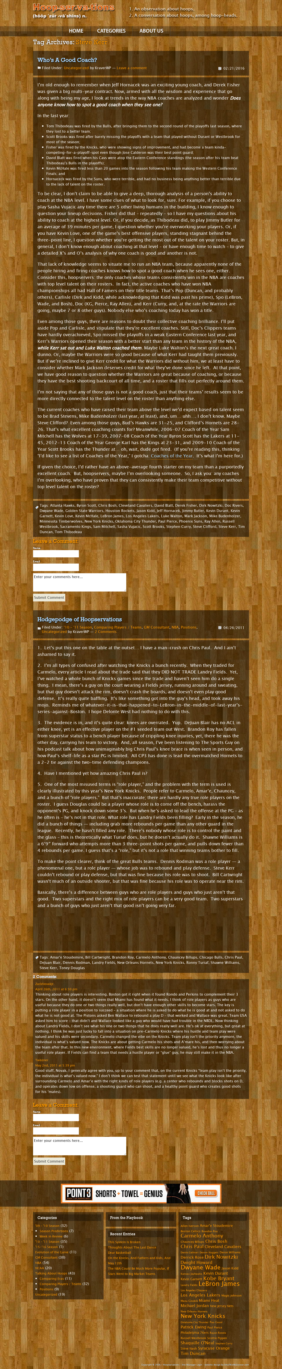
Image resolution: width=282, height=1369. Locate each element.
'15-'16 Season (46, 1247)
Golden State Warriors (84, 511)
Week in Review (51, 1236)
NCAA (39, 1268)
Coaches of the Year (172, 456)
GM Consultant (156, 627)
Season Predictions (54, 1231)
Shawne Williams (225, 962)
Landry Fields (103, 962)
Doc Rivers (234, 505)
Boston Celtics (190, 1231)
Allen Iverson (190, 1226)
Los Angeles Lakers (142, 516)
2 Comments (106, 631)
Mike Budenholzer (224, 516)
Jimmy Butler (193, 511)
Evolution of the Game (52, 1252)
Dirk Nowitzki (211, 505)
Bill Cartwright (97, 957)
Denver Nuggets (209, 1252)
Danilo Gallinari (190, 1252)
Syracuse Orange (214, 1348)
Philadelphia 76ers (195, 1332)
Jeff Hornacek (168, 511)
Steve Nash (189, 1348)
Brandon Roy (123, 957)
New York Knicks (99, 521)
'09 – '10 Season (47, 1226)
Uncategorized (76, 68)
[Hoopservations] (74, 11)
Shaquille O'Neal (197, 1343)
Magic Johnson (231, 1295)
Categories (111, 31)
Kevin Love (64, 516)
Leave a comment (132, 68)
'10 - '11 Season (78, 627)
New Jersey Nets (222, 1306)
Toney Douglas (72, 968)
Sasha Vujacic (129, 526)
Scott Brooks (153, 526)
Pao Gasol (216, 1322)
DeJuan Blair (50, 962)
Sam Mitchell (104, 526)
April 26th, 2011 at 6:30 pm (56, 989)
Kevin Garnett (191, 1279)
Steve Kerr (227, 526)
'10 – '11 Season (47, 1241)
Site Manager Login (192, 1364)
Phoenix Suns (190, 521)
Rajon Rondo (218, 1333)
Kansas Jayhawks (191, 1274)
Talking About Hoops (51, 1273)
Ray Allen (212, 521)
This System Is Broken (124, 1242)
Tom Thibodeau (68, 532)
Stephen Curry (178, 526)
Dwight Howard (196, 1262)
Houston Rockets (120, 511)
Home (76, 31)
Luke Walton (171, 516)
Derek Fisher (186, 505)
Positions (189, 627)
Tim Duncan (193, 1353)
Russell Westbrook (193, 1338)
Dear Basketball (119, 1252)
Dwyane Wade (51, 511)
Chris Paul (233, 957)
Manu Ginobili (189, 1301)
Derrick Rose (192, 1257)
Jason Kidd (146, 511)
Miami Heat (209, 1300)
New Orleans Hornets (135, 962)
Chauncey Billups (182, 957)
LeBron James (112, 516)
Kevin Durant (217, 511)
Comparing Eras (52, 1278)
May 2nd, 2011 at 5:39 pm (55, 1065)
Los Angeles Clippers (194, 1290)
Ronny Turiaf (197, 962)
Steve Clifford (204, 526)
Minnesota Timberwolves (61, 521)
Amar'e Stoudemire (66, 957)
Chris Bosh (107, 505)
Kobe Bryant (218, 1278)
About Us (151, 31)
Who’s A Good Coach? (67, 60)
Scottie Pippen (217, 1338)
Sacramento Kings (75, 526)
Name (37, 548)
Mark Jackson (195, 516)
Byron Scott (86, 505)
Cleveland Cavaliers (135, 505)
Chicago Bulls (211, 957)
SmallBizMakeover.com (236, 1364)
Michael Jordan (195, 1306)
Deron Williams (230, 1252)
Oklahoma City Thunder (135, 521)
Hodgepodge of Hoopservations (79, 619)
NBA (175, 627)
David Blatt (163, 505)
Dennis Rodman (76, 962)
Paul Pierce (167, 521)
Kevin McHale (86, 516)
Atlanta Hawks (62, 505)
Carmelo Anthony (151, 957)
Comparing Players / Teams (118, 627)
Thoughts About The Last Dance (132, 1247)
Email (36, 562)
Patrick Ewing (193, 1327)
